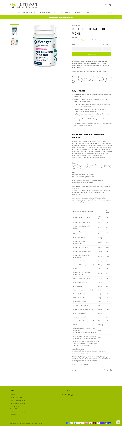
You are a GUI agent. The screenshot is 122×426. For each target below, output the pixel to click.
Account (110, 12)
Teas (55, 12)
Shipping (83, 40)
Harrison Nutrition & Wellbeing (22, 423)
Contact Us (13, 394)
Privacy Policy (14, 406)
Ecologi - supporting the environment (22, 412)
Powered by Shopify (37, 423)
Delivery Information (16, 397)
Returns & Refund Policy (18, 400)
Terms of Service (15, 409)
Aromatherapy (45, 12)
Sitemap (13, 414)
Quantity (105, 44)
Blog (87, 12)
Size (73, 44)
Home (12, 12)
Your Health (66, 12)
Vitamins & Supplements (26, 12)
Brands (78, 12)
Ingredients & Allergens (17, 403)
